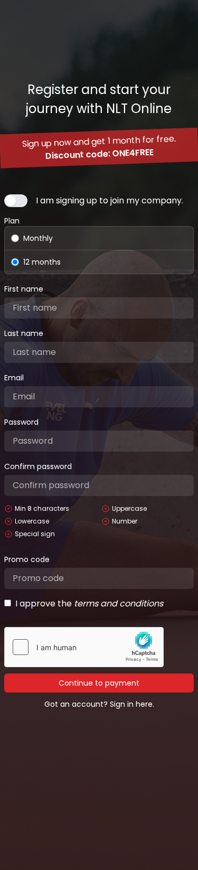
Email (14, 377)
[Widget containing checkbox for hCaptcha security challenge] (84, 647)
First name (23, 289)
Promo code (27, 559)
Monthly (38, 238)
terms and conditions (118, 603)
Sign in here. (132, 704)
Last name (23, 333)
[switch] (15, 200)
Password (21, 422)
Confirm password (38, 466)
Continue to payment (99, 683)
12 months (42, 262)
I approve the (89, 603)
